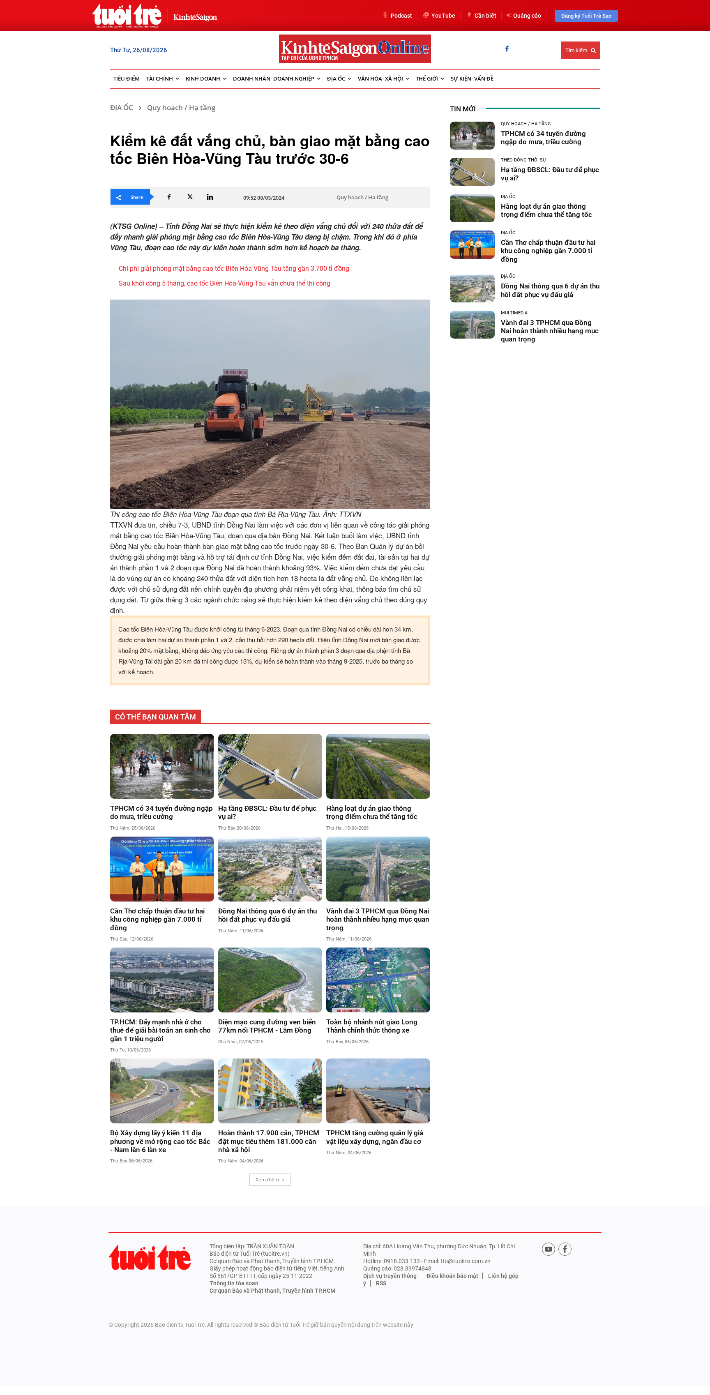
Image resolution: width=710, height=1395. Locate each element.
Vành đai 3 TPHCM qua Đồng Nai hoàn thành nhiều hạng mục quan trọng (377, 919)
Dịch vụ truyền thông (390, 1276)
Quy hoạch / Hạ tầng (181, 107)
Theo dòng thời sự (523, 160)
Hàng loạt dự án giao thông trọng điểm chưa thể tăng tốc (371, 812)
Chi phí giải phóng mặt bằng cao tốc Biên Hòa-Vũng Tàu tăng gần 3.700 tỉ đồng (236, 268)
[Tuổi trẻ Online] (149, 1257)
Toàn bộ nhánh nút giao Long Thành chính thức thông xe (371, 1026)
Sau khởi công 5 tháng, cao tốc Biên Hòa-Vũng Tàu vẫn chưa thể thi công (224, 283)
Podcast (401, 15)
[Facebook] (507, 49)
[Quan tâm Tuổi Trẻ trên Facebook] (565, 1249)
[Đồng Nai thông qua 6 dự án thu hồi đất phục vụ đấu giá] (270, 869)
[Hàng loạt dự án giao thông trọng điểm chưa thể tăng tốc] (378, 766)
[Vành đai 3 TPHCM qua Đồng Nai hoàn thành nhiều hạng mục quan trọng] (378, 869)
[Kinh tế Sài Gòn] (193, 15)
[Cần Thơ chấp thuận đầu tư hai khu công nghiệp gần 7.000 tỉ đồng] (162, 869)
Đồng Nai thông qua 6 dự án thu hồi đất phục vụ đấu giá (267, 915)
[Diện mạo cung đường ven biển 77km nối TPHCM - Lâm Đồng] (270, 980)
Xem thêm (267, 1179)
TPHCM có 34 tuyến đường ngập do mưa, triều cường (161, 812)
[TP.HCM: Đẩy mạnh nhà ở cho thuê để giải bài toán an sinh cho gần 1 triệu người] (162, 980)
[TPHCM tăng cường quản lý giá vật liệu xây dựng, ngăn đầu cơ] (378, 1090)
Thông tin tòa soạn (234, 1283)
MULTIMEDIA (514, 313)
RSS (381, 1283)
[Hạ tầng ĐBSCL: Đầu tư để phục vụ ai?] (270, 766)
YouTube (443, 15)
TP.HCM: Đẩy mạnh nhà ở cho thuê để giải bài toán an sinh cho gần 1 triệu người (160, 1030)
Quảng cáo (527, 15)
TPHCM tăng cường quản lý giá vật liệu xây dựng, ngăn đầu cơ (374, 1137)
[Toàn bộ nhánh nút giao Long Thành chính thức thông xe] (378, 980)
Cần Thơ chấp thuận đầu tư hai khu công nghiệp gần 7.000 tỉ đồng (157, 919)
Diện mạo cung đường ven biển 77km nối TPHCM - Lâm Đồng (267, 1026)
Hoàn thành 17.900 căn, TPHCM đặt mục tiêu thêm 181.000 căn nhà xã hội (268, 1141)
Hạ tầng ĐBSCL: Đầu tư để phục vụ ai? (267, 812)
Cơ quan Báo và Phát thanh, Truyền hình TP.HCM (272, 1290)
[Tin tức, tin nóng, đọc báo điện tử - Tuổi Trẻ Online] (126, 15)
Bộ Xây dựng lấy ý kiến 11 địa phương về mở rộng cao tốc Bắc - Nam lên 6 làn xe (160, 1141)
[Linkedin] (210, 197)
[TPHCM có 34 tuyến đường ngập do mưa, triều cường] (162, 766)
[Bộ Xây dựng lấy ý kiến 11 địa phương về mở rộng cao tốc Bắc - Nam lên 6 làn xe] (162, 1090)
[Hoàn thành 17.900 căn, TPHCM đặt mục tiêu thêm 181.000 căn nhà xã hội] (270, 1090)
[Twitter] (189, 197)
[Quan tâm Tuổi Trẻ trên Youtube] (548, 1249)
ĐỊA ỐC (121, 107)
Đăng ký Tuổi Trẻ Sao (586, 16)
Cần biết (485, 15)
